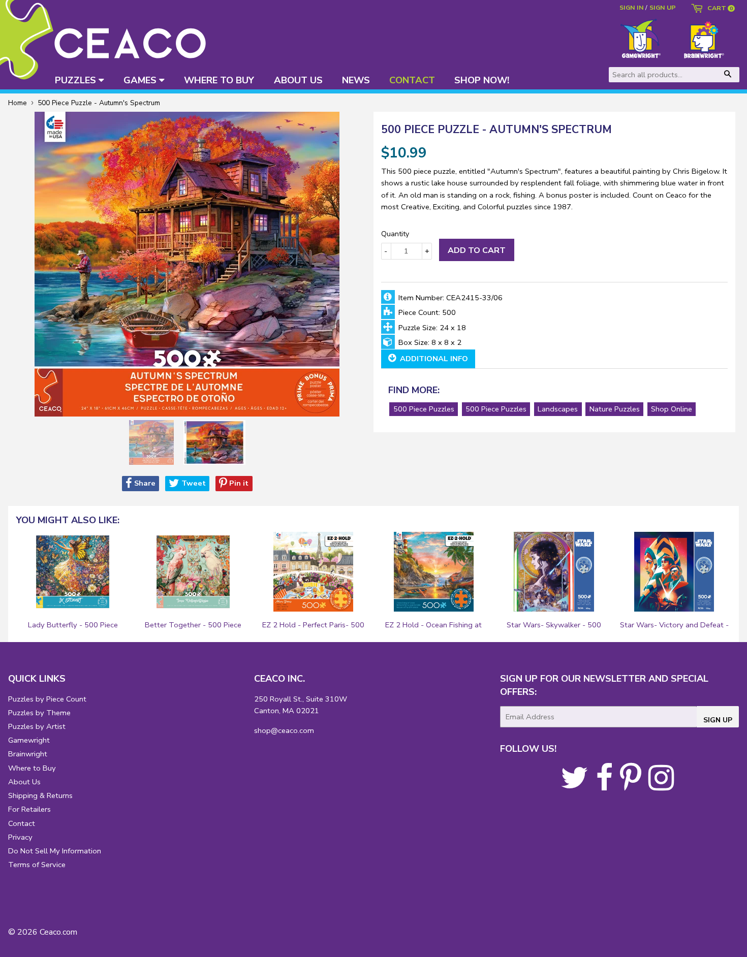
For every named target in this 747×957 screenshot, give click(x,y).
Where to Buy (32, 768)
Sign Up (717, 720)
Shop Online (671, 409)
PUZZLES (77, 80)
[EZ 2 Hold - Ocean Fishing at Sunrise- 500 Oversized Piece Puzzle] (433, 572)
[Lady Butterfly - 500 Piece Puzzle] (72, 572)
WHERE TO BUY (219, 80)
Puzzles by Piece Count (47, 699)
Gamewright (29, 740)
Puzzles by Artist (37, 726)
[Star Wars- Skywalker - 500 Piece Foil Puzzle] (553, 572)
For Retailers (29, 809)
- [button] (385, 251)
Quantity (395, 234)
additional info (433, 359)
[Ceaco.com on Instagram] (661, 786)
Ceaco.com (58, 932)
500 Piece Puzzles (423, 409)
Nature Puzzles (614, 409)
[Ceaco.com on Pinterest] (630, 786)
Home (17, 103)
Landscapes (558, 409)
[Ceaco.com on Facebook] (604, 786)
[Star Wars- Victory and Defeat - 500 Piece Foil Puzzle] (674, 572)
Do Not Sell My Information (54, 851)
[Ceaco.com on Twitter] (574, 786)
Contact (21, 823)
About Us (24, 782)
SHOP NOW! (481, 80)
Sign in (631, 7)
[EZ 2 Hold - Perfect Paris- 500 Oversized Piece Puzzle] (313, 572)
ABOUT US (298, 80)
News (356, 80)
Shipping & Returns (40, 795)
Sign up (662, 7)
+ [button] (427, 251)
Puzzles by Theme (39, 713)
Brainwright (27, 754)
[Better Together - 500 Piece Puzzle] (193, 572)
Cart (719, 8)
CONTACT (412, 80)
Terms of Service (37, 864)
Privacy (20, 837)
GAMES (141, 80)
